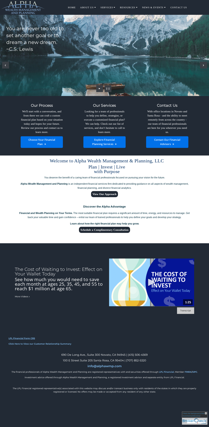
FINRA (188, 372)
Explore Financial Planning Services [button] (103, 142)
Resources (127, 7)
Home (72, 7)
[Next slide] (203, 65)
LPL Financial (166, 372)
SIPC (194, 372)
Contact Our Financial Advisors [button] (167, 142)
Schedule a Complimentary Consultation (104, 229)
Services (107, 7)
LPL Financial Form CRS (22, 338)
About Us (86, 7)
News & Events (152, 7)
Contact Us (178, 7)
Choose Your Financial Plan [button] (41, 142)
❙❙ (108, 88)
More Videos (22, 296)
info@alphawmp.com (105, 366)
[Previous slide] (5, 65)
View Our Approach (104, 194)
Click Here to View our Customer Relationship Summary (40, 343)
